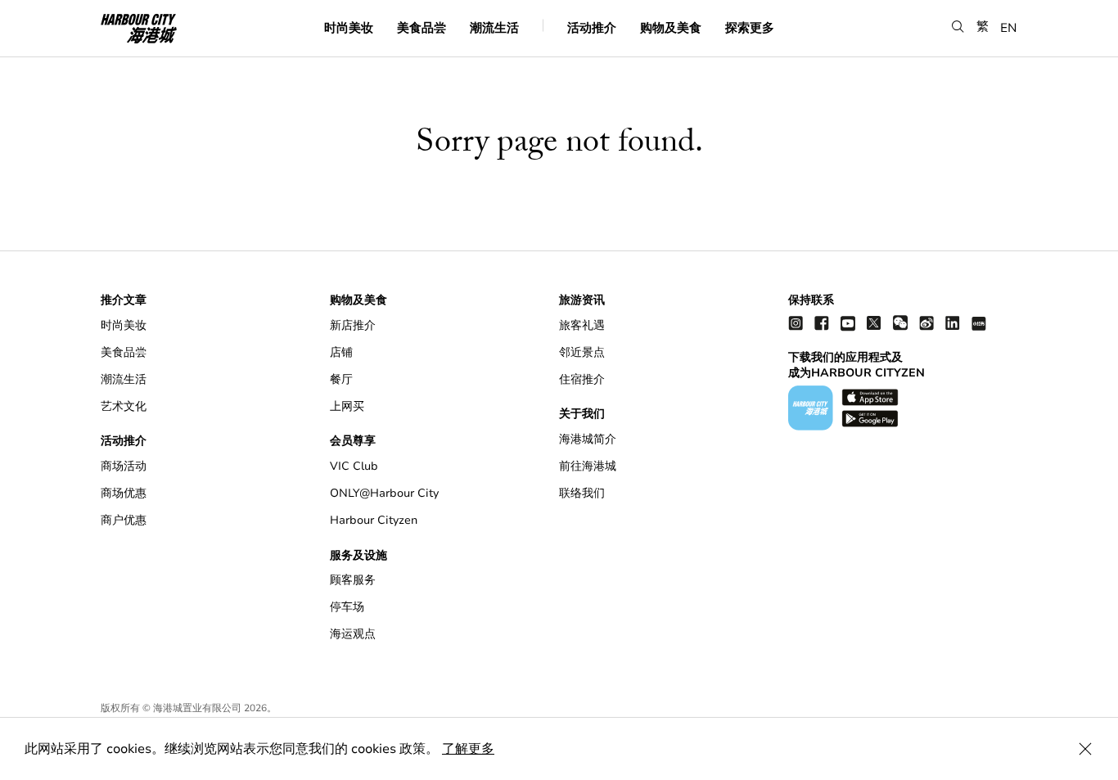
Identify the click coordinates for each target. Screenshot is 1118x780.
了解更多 (468, 749)
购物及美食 (670, 27)
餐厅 (341, 379)
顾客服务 (353, 580)
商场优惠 (124, 493)
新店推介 (353, 325)
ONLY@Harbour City (384, 493)
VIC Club (354, 466)
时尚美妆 (348, 27)
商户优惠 (124, 520)
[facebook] (821, 323)
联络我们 (582, 493)
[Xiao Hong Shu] (978, 323)
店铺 (341, 352)
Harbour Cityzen (373, 520)
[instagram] (795, 323)
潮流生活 (494, 27)
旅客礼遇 (582, 325)
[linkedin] (952, 323)
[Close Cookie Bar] (1085, 749)
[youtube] (848, 323)
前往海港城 (587, 466)
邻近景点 (582, 352)
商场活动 (124, 466)
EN (1008, 27)
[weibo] (926, 323)
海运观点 (353, 634)
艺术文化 (124, 406)
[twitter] (874, 323)
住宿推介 (582, 379)
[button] (958, 26)
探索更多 (749, 27)
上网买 (347, 406)
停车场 (347, 607)
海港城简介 (587, 439)
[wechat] (900, 322)
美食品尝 (421, 27)
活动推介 (591, 27)
